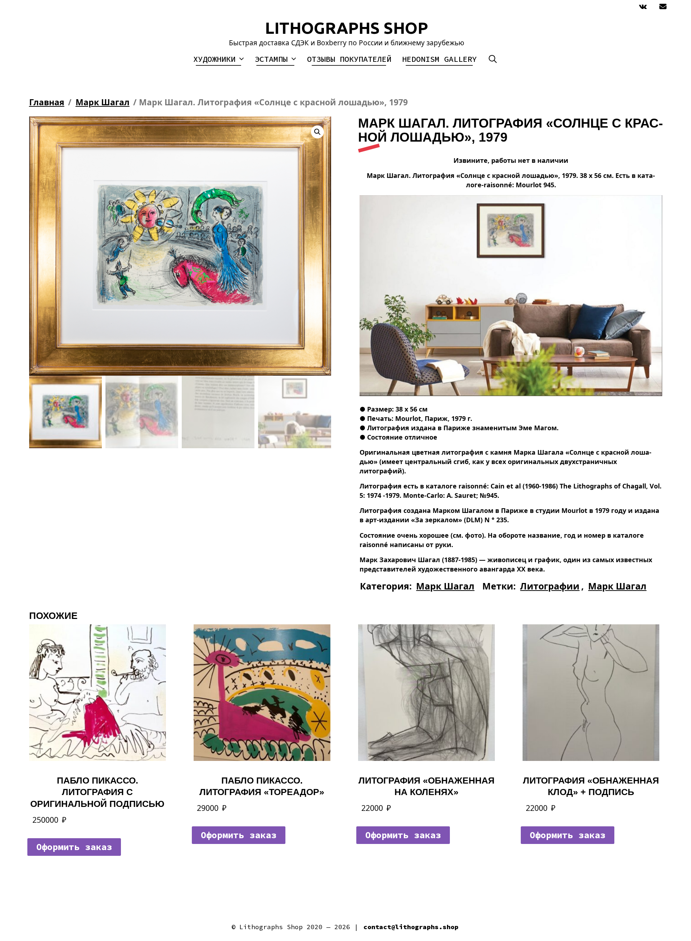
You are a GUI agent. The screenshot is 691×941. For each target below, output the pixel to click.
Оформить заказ (74, 847)
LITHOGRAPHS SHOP (346, 28)
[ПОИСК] (492, 59)
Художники (214, 59)
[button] (317, 131)
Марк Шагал (103, 102)
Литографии (549, 586)
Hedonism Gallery (439, 59)
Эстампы (271, 59)
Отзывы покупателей (349, 59)
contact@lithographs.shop (411, 927)
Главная (46, 102)
